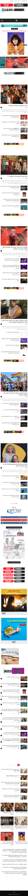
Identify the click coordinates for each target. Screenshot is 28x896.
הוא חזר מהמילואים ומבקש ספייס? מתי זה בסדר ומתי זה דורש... (15, 465)
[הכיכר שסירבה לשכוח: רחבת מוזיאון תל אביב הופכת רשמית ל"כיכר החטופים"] (24, 747)
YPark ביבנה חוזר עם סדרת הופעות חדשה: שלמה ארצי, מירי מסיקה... (14, 248)
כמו (2, 517)
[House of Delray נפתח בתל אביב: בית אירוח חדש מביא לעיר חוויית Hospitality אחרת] (24, 740)
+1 (2, 520)
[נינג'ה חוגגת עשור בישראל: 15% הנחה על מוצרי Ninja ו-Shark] (24, 771)
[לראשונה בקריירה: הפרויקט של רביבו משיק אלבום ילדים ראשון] (24, 274)
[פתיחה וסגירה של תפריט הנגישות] (3, 9)
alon (26, 54)
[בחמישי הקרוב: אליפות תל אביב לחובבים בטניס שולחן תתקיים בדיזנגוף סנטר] (24, 201)
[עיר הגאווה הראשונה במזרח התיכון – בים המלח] (24, 411)
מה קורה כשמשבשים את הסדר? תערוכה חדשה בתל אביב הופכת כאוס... (7, 828)
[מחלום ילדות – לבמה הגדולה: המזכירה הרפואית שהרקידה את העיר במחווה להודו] (24, 260)
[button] (2, 20)
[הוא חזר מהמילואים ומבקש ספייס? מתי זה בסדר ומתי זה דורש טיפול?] (14, 453)
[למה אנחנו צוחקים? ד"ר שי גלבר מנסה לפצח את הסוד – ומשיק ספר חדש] (24, 477)
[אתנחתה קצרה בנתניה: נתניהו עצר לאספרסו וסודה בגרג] (24, 727)
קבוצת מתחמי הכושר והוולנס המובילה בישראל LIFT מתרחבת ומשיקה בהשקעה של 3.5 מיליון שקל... (10, 711)
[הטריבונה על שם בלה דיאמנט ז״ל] (14, 165)
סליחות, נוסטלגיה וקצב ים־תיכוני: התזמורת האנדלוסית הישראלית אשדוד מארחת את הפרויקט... (10, 267)
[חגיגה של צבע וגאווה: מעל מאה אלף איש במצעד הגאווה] (14, 381)
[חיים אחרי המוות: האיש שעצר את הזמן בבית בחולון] (24, 281)
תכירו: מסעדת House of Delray (17, 105)
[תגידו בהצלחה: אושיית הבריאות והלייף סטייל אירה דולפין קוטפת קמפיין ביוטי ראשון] (14, 309)
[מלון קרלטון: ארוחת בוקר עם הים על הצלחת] (24, 207)
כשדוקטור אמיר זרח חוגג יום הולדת (12, 345)
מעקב (3, 522)
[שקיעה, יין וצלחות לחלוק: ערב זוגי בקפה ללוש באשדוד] (24, 123)
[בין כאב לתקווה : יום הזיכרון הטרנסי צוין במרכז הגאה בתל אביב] (24, 418)
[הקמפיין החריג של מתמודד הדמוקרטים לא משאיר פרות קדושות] (24, 484)
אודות (19, 0)
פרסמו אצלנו (12, 0)
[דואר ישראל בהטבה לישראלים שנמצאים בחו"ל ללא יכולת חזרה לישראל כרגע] (24, 353)
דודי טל (18, 704)
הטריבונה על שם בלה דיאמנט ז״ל (14, 30)
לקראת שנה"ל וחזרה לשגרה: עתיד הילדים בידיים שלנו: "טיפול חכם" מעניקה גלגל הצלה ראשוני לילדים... (11, 719)
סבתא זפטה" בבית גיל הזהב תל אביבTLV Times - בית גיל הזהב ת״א (14, 867)
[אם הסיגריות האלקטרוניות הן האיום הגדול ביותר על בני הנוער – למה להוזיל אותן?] (24, 497)
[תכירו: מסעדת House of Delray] (14, 94)
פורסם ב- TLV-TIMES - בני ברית (21, 864)
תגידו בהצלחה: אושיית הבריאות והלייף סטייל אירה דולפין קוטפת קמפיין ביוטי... (14, 321)
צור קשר (16, 0)
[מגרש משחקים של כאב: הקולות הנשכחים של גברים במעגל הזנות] (24, 424)
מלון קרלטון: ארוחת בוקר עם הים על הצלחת (10, 205)
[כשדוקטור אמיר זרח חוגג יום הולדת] (24, 347)
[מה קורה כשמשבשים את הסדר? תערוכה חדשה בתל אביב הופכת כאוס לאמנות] (24, 188)
